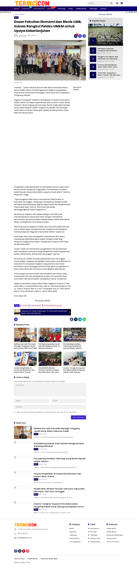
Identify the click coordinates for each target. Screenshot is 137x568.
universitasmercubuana (53, 306)
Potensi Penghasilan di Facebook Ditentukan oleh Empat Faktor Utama (24, 370)
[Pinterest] (23, 551)
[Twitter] (76, 319)
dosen (25, 306)
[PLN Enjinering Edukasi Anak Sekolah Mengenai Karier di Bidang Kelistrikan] (50, 335)
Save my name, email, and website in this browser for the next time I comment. (47, 412)
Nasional (73, 532)
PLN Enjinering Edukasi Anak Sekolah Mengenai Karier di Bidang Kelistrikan (49, 346)
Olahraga (73, 535)
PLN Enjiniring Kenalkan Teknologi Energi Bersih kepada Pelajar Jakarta (72, 346)
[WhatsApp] (84, 319)
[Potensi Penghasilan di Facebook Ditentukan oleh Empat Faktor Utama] (25, 359)
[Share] (84, 36)
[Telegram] (80, 319)
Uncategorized (75, 542)
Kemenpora (94, 528)
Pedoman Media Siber (115, 535)
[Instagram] (27, 551)
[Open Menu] (121, 3)
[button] (111, 3)
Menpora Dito (95, 538)
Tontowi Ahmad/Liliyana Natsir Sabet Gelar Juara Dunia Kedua (107, 66)
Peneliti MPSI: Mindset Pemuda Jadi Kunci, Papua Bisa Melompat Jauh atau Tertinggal (49, 370)
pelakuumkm (36, 306)
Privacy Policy (112, 538)
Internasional (74, 538)
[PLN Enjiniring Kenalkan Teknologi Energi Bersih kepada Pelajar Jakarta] (74, 335)
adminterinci (23, 35)
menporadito (95, 542)
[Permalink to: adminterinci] (16, 36)
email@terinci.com (25, 538)
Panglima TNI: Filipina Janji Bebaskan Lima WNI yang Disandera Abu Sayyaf (108, 58)
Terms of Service (113, 542)
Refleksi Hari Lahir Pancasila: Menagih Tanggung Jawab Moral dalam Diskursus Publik (25, 346)
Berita (16, 17)
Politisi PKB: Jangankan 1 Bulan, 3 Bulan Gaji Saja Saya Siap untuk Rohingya (109, 74)
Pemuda (93, 532)
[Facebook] (71, 319)
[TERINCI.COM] (32, 3)
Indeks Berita (111, 528)
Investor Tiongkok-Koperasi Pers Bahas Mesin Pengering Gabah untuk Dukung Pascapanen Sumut (74, 370)
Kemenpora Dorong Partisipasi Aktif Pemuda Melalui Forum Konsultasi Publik (107, 50)
